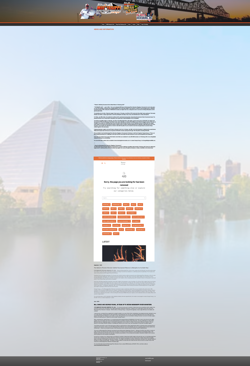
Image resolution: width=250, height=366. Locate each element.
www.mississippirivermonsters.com (101, 345)
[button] (156, 17)
